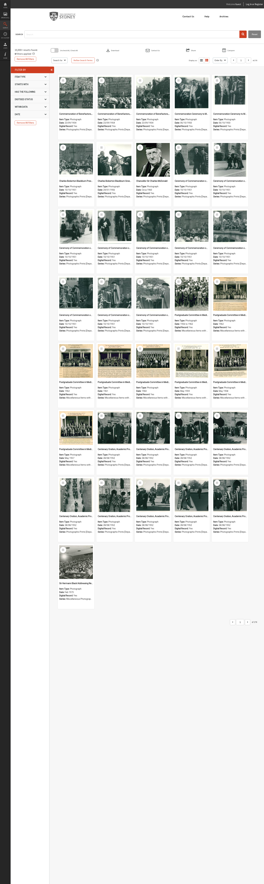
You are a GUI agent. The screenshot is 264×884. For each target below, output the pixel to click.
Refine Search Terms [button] (83, 60)
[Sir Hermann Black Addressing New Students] (76, 562)
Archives (224, 16)
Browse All (5, 18)
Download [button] (112, 50)
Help (206, 16)
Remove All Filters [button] (25, 59)
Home (5, 8)
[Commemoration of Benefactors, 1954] (76, 93)
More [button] (5, 58)
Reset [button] (254, 34)
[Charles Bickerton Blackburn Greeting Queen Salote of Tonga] (114, 160)
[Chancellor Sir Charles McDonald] (153, 160)
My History (5, 38)
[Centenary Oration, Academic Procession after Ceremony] (114, 428)
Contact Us (188, 16)
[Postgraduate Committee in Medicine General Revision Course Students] (191, 294)
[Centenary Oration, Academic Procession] (153, 495)
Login (5, 48)
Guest (238, 4)
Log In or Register (248, 4)
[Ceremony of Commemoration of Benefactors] (191, 160)
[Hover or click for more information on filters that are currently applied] (33, 53)
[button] (243, 34)
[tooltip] (97, 60)
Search (5, 28)
